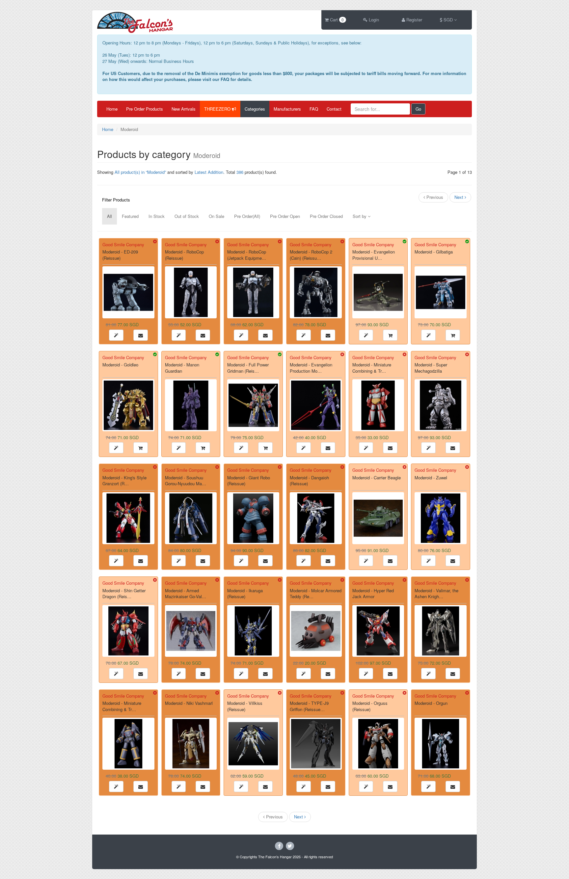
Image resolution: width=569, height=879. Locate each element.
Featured (130, 216)
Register (413, 19)
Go (418, 109)
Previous (434, 197)
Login (373, 19)
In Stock (157, 216)
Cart (336, 19)
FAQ (314, 109)
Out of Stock (187, 216)
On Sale (216, 216)
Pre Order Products (144, 109)
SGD (448, 19)
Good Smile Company (123, 244)
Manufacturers (287, 109)
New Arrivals (184, 109)
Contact (334, 109)
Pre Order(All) (247, 216)
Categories (255, 109)
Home (112, 109)
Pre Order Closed (326, 216)
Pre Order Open (285, 216)
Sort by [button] (360, 216)
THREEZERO (218, 109)
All (109, 216)
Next (459, 197)
